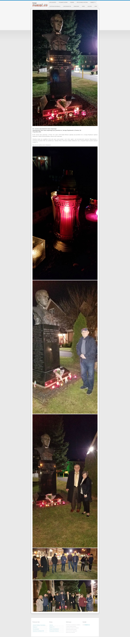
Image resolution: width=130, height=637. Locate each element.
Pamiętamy (76, 6)
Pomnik (72, 2)
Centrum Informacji (54, 6)
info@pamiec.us (87, 624)
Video (83, 6)
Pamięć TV (92, 2)
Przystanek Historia (82, 2)
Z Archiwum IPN (67, 6)
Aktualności (52, 2)
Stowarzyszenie (63, 2)
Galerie (90, 6)
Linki (95, 6)
